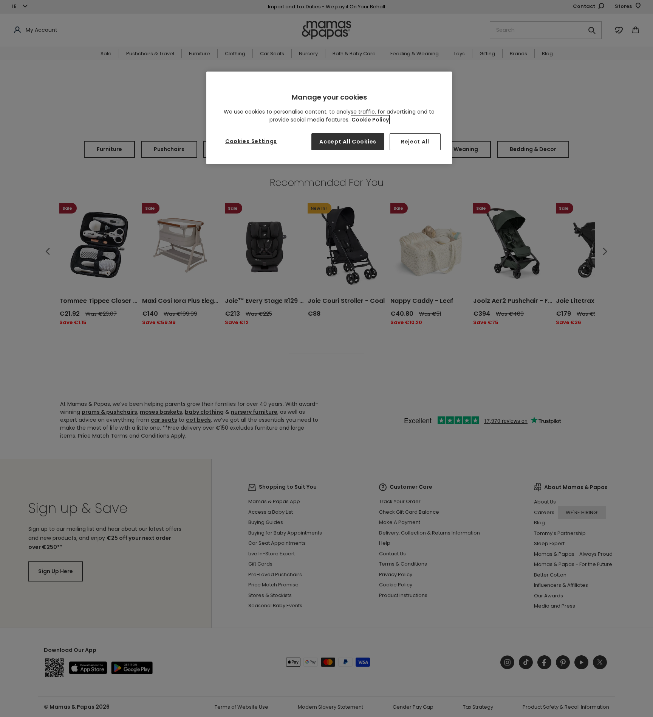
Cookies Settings (251, 141)
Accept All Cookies (347, 141)
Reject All (415, 141)
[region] (329, 118)
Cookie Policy (370, 119)
